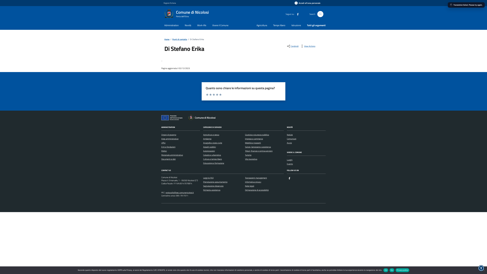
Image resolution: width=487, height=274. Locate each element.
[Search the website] (320, 14)
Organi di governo (168, 134)
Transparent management (256, 177)
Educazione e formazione (213, 163)
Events (290, 163)
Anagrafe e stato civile (212, 142)
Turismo (248, 155)
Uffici (163, 142)
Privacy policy (402, 270)
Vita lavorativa (251, 159)
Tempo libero (279, 25)
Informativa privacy (253, 181)
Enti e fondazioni (168, 146)
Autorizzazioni (209, 150)
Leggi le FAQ (208, 177)
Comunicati (291, 138)
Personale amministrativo (172, 155)
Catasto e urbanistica (212, 155)
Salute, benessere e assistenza (258, 146)
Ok (386, 270)
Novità (188, 25)
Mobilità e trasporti (253, 142)
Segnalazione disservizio (213, 185)
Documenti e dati (168, 159)
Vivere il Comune (220, 25)
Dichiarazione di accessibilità (257, 190)
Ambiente (207, 138)
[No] (484, 270)
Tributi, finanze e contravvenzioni (259, 150)
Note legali (249, 185)
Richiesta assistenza (211, 190)
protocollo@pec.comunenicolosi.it (180, 192)
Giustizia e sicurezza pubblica (257, 134)
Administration (171, 25)
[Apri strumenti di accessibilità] (481, 268)
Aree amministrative (169, 138)
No (392, 270)
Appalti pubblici (209, 146)
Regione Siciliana (170, 3)
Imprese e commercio (254, 138)
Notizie (290, 134)
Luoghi (289, 159)
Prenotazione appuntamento (215, 181)
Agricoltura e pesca (211, 134)
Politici (164, 150)
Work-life (201, 25)
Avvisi (289, 142)
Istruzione (296, 25)
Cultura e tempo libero (212, 159)
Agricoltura (262, 25)
